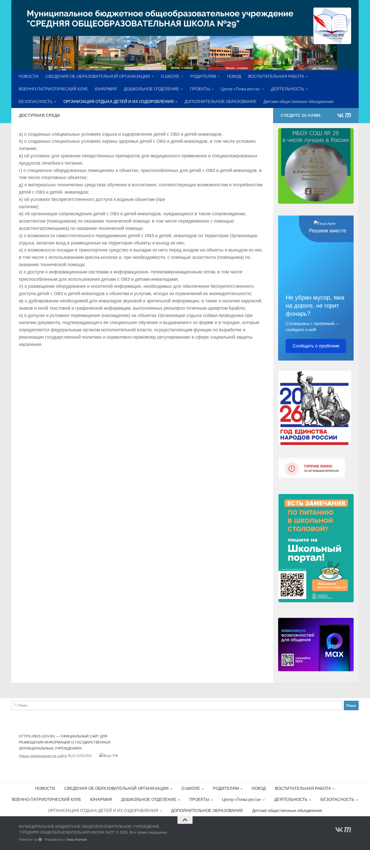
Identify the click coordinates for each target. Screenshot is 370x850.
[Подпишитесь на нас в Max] (348, 115)
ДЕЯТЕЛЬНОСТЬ (287, 89)
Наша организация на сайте (43, 756)
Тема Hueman (76, 839)
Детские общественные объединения (299, 101)
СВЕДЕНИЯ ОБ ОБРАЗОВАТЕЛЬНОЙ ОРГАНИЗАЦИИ (98, 76)
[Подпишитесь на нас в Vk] (340, 115)
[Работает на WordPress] (40, 839)
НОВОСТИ (29, 76)
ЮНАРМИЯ (106, 89)
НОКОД (234, 76)
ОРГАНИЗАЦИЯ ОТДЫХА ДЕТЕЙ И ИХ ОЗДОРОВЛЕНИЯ (118, 101)
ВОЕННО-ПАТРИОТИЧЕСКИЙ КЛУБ (53, 89)
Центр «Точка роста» (240, 89)
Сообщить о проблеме (316, 345)
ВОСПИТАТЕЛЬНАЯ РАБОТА (276, 76)
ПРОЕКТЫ (200, 89)
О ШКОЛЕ (170, 76)
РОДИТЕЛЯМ (203, 76)
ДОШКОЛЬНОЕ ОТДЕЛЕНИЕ (151, 89)
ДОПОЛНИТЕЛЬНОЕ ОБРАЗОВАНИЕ (220, 101)
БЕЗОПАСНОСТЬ (36, 101)
